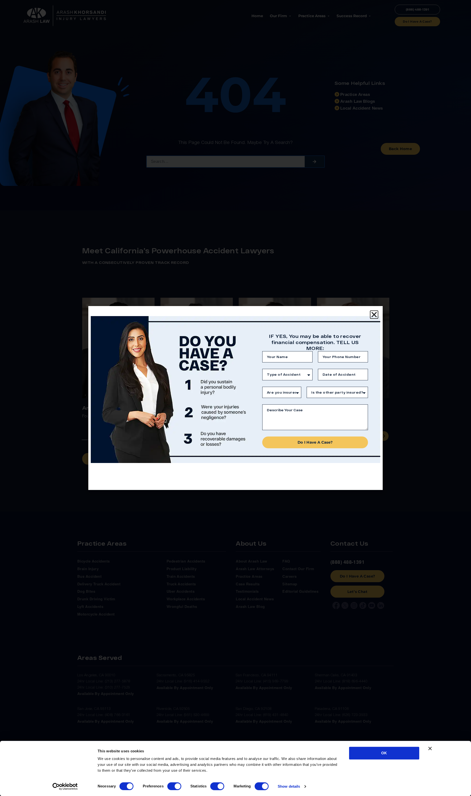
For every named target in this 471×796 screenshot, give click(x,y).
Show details (289, 786)
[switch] (174, 786)
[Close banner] (430, 748)
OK (384, 753)
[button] (374, 314)
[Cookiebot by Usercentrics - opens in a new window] (65, 786)
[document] (235, 398)
